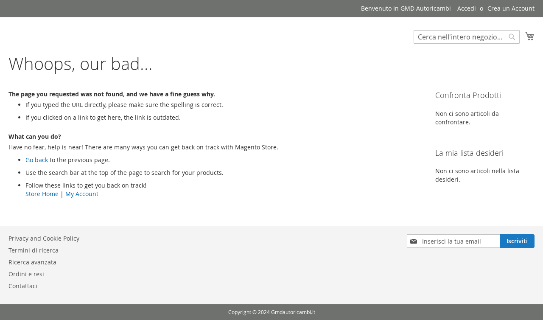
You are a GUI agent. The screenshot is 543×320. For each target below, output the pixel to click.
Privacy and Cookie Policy (43, 238)
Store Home (42, 194)
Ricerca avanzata (32, 262)
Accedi (466, 8)
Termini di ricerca (33, 250)
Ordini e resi (26, 274)
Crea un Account (511, 8)
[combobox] (467, 37)
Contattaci (22, 286)
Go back (36, 160)
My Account (81, 194)
